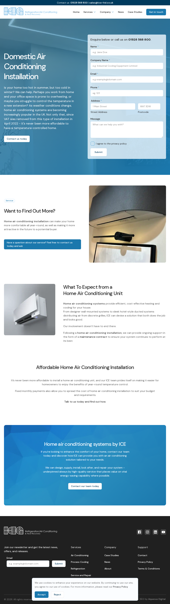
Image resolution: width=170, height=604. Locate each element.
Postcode (143, 112)
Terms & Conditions (149, 568)
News (121, 11)
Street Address (99, 112)
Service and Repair (81, 575)
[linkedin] (155, 532)
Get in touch (156, 11)
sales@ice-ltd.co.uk (101, 2)
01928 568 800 (78, 2)
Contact (142, 555)
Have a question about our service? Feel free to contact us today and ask (40, 244)
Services (88, 11)
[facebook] (139, 532)
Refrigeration (78, 568)
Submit (99, 152)
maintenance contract (93, 337)
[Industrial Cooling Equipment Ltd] (30, 11)
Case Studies (135, 11)
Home (76, 11)
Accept (42, 594)
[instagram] (147, 532)
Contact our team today (85, 486)
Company (105, 11)
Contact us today (17, 138)
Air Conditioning (79, 555)
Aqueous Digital (157, 599)
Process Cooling (79, 561)
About (107, 568)
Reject (57, 594)
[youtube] (163, 532)
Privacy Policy (120, 586)
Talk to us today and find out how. (85, 401)
